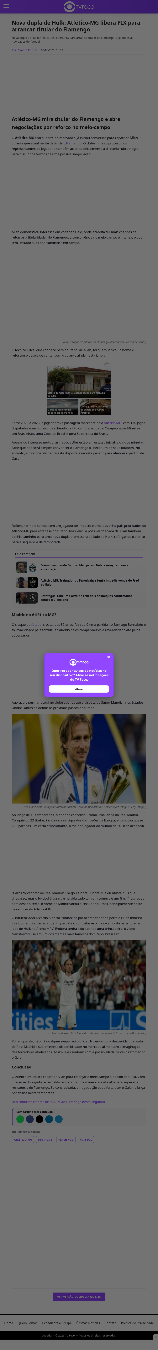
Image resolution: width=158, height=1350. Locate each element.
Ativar (79, 689)
